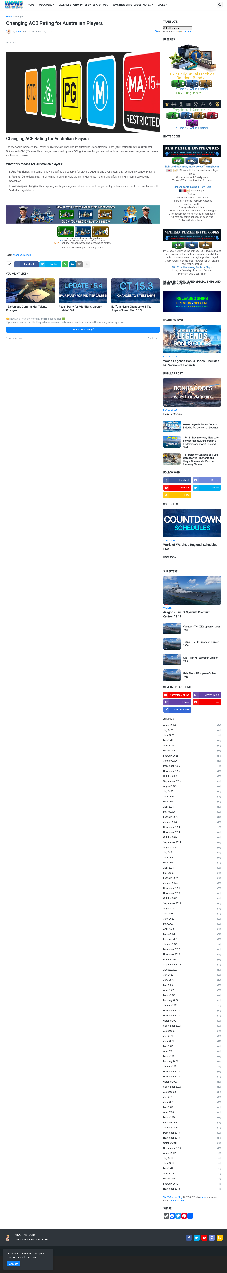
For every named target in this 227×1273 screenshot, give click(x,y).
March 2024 (192, 873)
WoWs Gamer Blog (173, 1197)
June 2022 (192, 980)
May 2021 (192, 1046)
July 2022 (192, 974)
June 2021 (192, 1041)
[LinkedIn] (72, 264)
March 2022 (192, 995)
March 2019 (192, 1178)
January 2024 (192, 883)
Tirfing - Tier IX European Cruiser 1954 (201, 644)
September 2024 (192, 842)
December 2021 (192, 1010)
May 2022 (192, 985)
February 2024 (192, 878)
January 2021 (192, 1066)
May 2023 (192, 923)
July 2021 (192, 1036)
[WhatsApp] (65, 264)
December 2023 (192, 888)
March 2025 (192, 811)
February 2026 (192, 755)
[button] (220, 5)
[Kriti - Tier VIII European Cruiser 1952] (172, 659)
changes (18, 16)
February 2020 (192, 1122)
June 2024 (192, 857)
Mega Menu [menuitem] (45, 4)
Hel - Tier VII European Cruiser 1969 (199, 675)
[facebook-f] (189, 1238)
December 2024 (192, 827)
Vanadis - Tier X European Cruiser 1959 (201, 628)
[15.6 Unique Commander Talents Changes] (30, 290)
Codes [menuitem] (161, 4)
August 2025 (192, 786)
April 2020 (192, 1112)
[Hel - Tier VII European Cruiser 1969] (172, 675)
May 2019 (192, 1168)
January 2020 (192, 1127)
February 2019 (192, 1183)
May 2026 (192, 740)
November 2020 (192, 1076)
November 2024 (192, 832)
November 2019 (192, 1137)
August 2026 (192, 725)
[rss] (220, 1238)
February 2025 (192, 817)
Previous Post (15, 338)
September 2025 (192, 781)
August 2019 (192, 1153)
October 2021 (192, 1020)
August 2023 (192, 908)
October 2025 (192, 776)
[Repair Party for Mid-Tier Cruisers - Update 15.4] (83, 290)
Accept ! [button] (13, 1264)
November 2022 (192, 954)
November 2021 (192, 1015)
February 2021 (192, 1061)
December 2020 (192, 1071)
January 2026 (192, 760)
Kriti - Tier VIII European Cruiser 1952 (200, 659)
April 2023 (192, 929)
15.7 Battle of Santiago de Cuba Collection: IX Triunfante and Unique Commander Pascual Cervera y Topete (200, 459)
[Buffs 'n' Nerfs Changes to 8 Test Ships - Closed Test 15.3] (135, 290)
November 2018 (192, 1188)
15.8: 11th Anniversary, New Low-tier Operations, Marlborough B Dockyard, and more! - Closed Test (201, 442)
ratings (27, 255)
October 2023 (192, 898)
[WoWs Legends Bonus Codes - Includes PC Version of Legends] (192, 339)
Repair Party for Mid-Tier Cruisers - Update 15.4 (80, 308)
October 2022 (192, 959)
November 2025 (192, 771)
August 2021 (192, 1031)
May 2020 (192, 1107)
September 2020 (192, 1086)
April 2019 (192, 1173)
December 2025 (192, 766)
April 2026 (192, 745)
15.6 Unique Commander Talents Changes (26, 308)
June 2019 (192, 1163)
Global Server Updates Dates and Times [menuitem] (83, 4)
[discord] (212, 1238)
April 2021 (192, 1051)
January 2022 (192, 1005)
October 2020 (192, 1081)
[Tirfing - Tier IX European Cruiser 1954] (172, 644)
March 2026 (192, 750)
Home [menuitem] (31, 4)
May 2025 (192, 801)
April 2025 (192, 806)
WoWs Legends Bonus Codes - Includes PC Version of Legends (191, 363)
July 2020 (192, 1097)
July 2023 (192, 913)
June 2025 (192, 796)
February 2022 (192, 1000)
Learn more (30, 1257)
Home (9, 16)
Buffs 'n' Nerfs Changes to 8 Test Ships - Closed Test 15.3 (131, 308)
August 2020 (192, 1092)
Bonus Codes (172, 414)
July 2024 (192, 852)
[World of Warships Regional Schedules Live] (192, 523)
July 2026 (192, 730)
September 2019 (192, 1148)
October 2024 (192, 837)
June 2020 (192, 1102)
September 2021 (192, 1025)
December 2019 (192, 1132)
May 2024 (192, 862)
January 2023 (192, 944)
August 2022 (192, 969)
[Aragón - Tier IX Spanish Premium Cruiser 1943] (192, 590)
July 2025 (192, 791)
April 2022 (192, 990)
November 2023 (192, 893)
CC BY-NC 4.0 (177, 1200)
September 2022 (192, 964)
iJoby (203, 1197)
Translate (187, 31)
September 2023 (192, 903)
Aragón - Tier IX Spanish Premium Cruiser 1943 (186, 614)
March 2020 (192, 1117)
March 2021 (192, 1056)
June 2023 (192, 918)
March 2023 (192, 934)
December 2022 (192, 949)
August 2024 (192, 847)
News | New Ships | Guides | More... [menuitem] (132, 4)
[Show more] (87, 264)
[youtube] (204, 1238)
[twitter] (197, 1238)
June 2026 (192, 735)
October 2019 (192, 1143)
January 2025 (192, 822)
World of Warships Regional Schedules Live (190, 547)
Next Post (153, 338)
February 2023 (192, 939)
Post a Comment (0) (83, 329)
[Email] (79, 264)
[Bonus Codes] (192, 392)
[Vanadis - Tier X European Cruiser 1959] (172, 628)
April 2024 (192, 867)
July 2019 (192, 1158)
